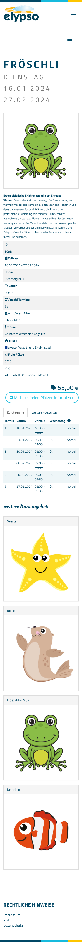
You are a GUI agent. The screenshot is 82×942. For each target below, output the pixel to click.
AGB (6, 920)
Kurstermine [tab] (15, 412)
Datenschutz (13, 925)
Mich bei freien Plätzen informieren (43, 397)
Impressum (11, 915)
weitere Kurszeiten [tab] (44, 412)
